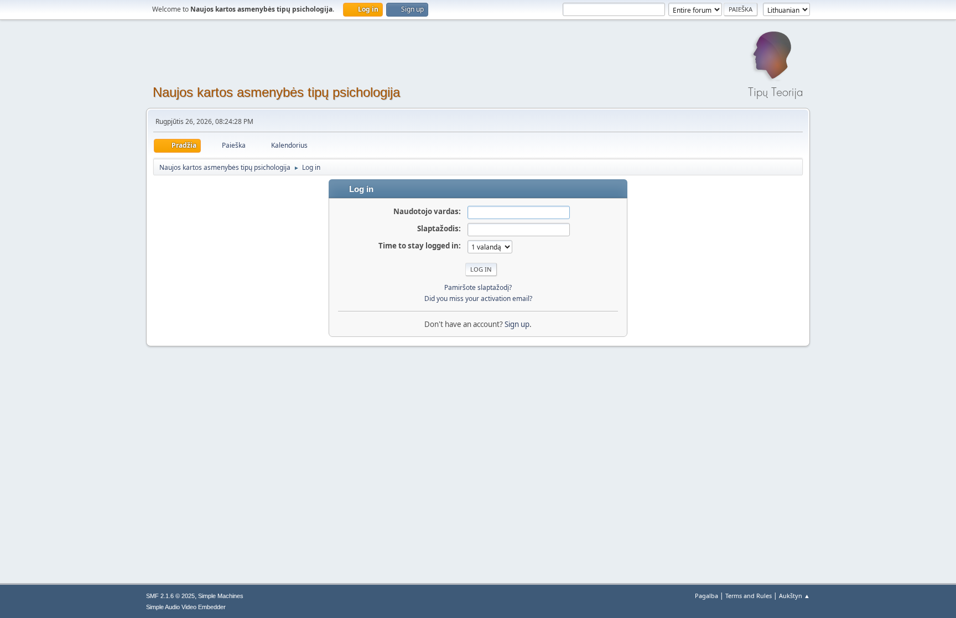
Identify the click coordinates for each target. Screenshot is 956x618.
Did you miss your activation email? (478, 298)
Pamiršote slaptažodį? (478, 287)
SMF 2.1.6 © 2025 (170, 596)
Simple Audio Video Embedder (186, 607)
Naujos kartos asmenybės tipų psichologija (276, 92)
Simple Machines (220, 596)
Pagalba (706, 595)
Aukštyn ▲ (794, 595)
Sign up (517, 324)
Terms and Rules (748, 595)
